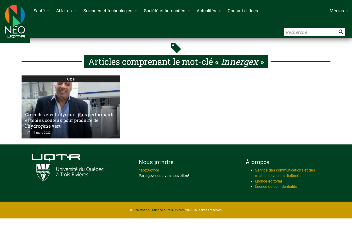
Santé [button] (39, 10)
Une (71, 78)
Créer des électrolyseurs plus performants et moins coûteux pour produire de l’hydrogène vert (69, 120)
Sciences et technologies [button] (107, 10)
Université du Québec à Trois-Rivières (159, 210)
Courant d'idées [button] (243, 10)
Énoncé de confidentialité (276, 186)
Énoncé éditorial (268, 181)
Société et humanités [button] (164, 10)
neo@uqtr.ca (149, 170)
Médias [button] (337, 10)
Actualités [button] (206, 10)
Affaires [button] (64, 10)
